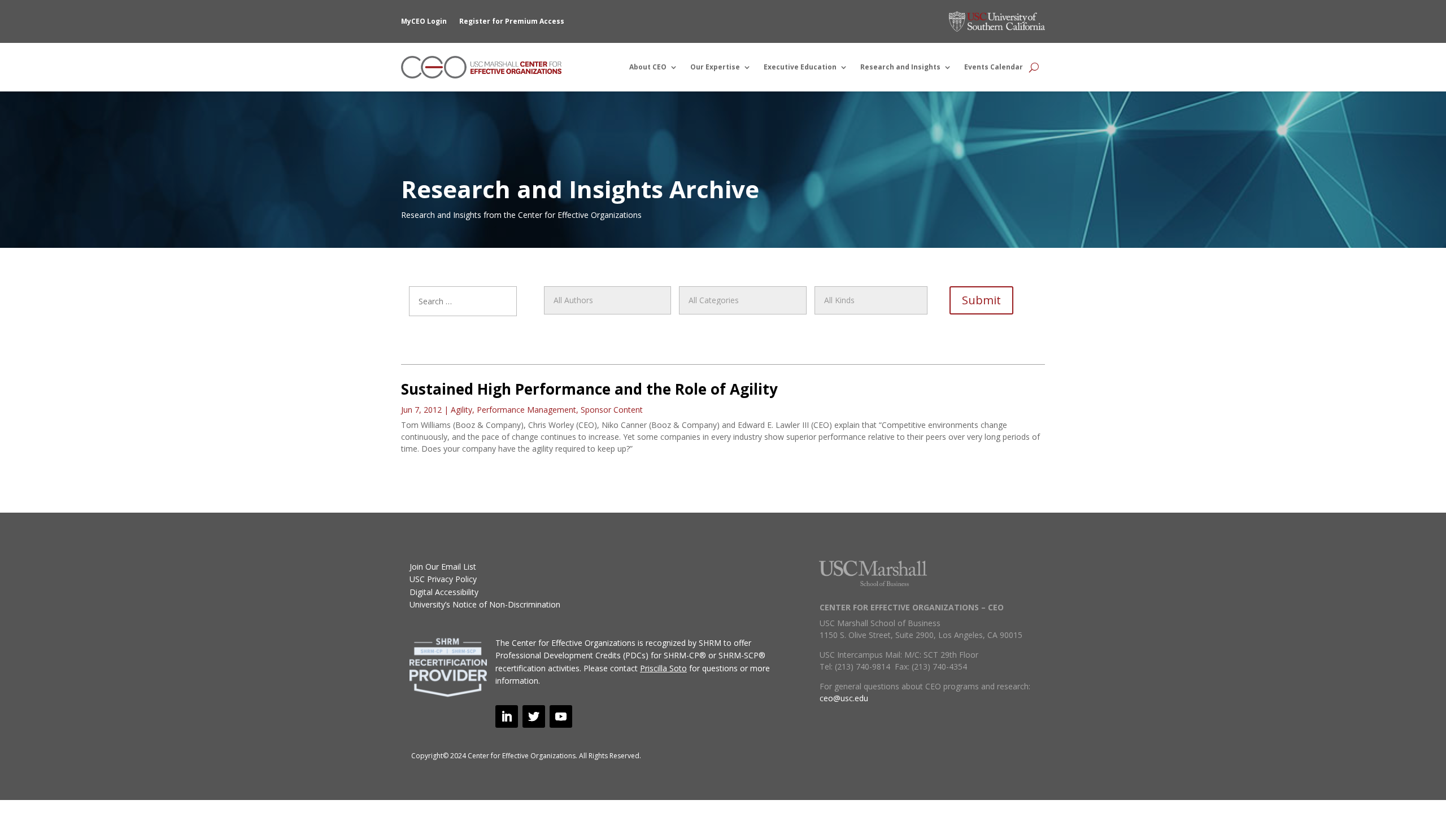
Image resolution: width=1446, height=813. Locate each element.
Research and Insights (900, 67)
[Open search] (1034, 67)
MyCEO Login (424, 21)
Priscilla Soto (663, 668)
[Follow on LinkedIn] (506, 716)
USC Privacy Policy (443, 579)
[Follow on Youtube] (561, 716)
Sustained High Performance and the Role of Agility (589, 389)
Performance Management (526, 409)
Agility (461, 409)
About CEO (648, 67)
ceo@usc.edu (844, 698)
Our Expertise (715, 67)
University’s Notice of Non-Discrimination (485, 604)
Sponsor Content (612, 409)
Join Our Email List (443, 566)
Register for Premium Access (511, 21)
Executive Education (800, 67)
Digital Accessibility (444, 592)
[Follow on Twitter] (533, 716)
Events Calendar (993, 67)
